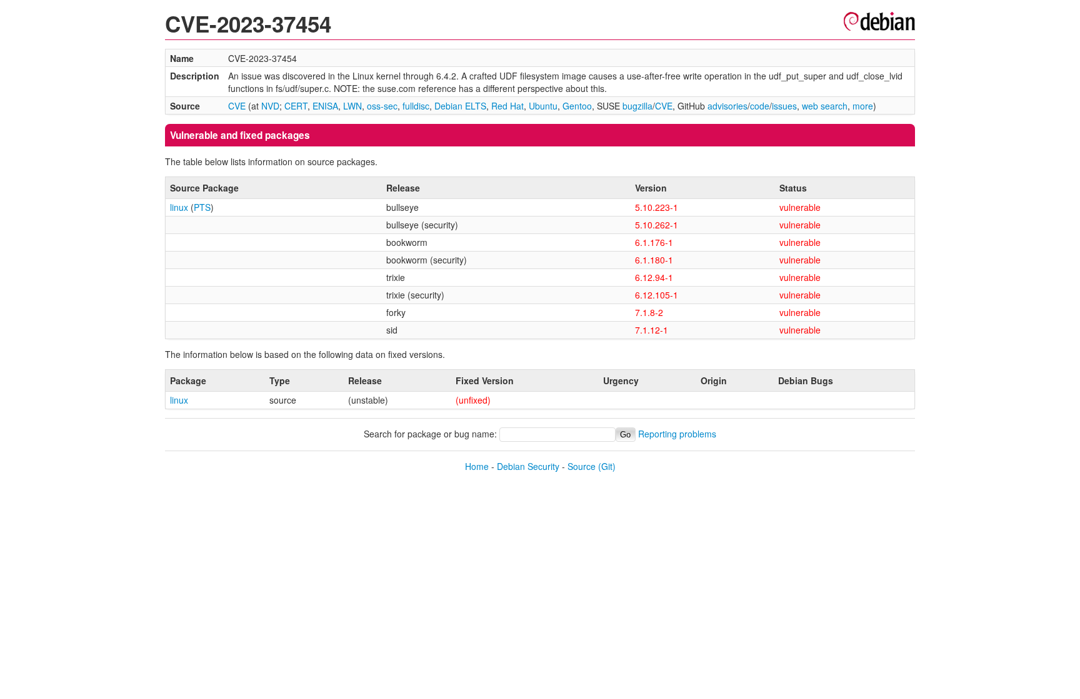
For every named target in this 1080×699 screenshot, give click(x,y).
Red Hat (507, 105)
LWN (352, 105)
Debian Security (528, 466)
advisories (728, 105)
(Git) (607, 466)
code (759, 105)
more (862, 105)
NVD (270, 105)
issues (784, 105)
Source (582, 466)
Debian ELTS (460, 105)
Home (477, 466)
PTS (202, 207)
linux (179, 207)
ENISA (325, 105)
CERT (296, 105)
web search (825, 105)
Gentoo (577, 105)
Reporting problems (677, 433)
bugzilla (637, 105)
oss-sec (382, 105)
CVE (237, 105)
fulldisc (415, 105)
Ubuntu (543, 105)
